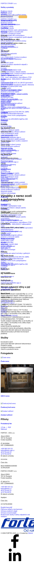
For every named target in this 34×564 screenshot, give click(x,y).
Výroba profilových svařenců (10, 189)
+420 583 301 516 (7, 288)
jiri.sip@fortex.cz (6, 70)
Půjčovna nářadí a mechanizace (11, 509)
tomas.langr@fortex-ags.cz (10, 220)
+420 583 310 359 (7, 135)
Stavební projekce (7, 16)
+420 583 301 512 (7, 263)
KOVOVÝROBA (6, 165)
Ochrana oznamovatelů (8, 513)
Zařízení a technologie (8, 193)
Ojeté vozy (4, 248)
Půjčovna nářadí (6, 13)
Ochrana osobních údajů (9, 511)
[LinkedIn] (15, 562)
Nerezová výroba (6, 191)
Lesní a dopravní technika (9, 179)
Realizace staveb (6, 11)
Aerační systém (6, 101)
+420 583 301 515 (7, 301)
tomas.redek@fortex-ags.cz (10, 150)
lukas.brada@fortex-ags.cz (10, 231)
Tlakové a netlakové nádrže (10, 173)
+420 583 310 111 (7, 448)
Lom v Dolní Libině (7, 83)
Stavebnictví (5, 180)
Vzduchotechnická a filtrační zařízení (13, 175)
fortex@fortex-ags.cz (7, 450)
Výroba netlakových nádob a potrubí (13, 182)
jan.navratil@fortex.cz (8, 58)
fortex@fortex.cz (6, 488)
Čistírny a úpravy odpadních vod (11, 100)
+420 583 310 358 (7, 149)
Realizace (4, 306)
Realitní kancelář (6, 507)
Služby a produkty (7, 7)
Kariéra (4, 310)
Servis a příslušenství (8, 246)
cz (1, 314)
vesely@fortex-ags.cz (8, 265)
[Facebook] (15, 548)
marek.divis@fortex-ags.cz (9, 162)
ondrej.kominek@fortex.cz (9, 47)
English (3, 315)
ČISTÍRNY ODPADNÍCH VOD (11, 90)
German (15, 315)
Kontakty (4, 86)
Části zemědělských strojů (9, 177)
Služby (3, 79)
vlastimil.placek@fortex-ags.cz (11, 137)
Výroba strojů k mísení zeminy (11, 188)
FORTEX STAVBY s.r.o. (9, 3)
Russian (9, 315)
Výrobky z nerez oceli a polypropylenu (13, 107)
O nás (3, 308)
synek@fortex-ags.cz (8, 289)
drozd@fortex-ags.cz (8, 303)
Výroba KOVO (6, 169)
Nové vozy (4, 244)
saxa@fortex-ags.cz (7, 276)
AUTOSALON (5, 235)
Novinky (3, 242)
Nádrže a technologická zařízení (11, 103)
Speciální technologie (8, 105)
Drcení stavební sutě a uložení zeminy (13, 15)
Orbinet (30, 533)
